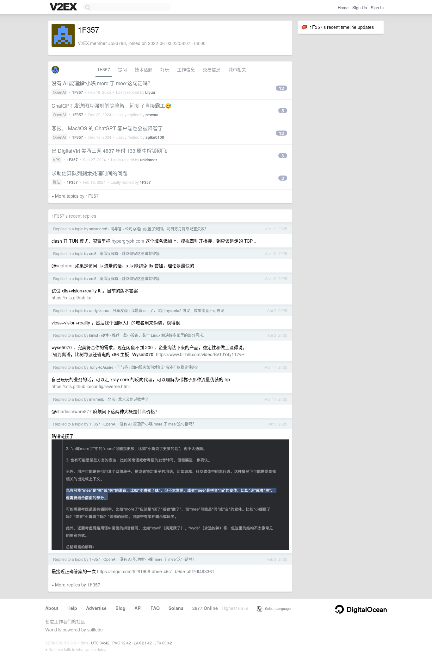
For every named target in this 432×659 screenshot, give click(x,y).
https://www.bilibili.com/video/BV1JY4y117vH (200, 354)
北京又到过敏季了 (133, 399)
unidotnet (148, 160)
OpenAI (59, 92)
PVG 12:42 (121, 642)
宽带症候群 (109, 253)
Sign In (377, 7)
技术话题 (143, 69)
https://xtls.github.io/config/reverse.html (91, 386)
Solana (176, 608)
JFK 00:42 (163, 642)
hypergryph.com (128, 241)
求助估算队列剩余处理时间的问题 (89, 173)
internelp (96, 399)
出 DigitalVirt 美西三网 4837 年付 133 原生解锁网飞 (109, 150)
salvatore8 (98, 228)
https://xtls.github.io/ (71, 297)
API (138, 608)
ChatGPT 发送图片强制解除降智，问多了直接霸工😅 (111, 105)
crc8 (92, 253)
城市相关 (237, 69)
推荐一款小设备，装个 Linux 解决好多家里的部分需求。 (159, 335)
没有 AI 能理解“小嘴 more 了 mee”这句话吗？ (102, 83)
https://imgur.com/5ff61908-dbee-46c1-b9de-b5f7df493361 (155, 571)
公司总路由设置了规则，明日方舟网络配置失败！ (166, 228)
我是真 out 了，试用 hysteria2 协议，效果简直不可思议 (177, 310)
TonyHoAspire (101, 367)
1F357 (103, 69)
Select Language (276, 608)
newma (151, 115)
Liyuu (150, 92)
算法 (56, 182)
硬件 (105, 335)
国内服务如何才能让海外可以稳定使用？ (165, 367)
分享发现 (120, 310)
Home (343, 7)
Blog (120, 608)
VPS (56, 159)
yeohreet (65, 265)
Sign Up (359, 7)
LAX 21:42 (143, 642)
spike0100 (154, 137)
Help (72, 608)
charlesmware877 (74, 411)
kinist (93, 335)
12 (281, 88)
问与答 (116, 228)
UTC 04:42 (100, 642)
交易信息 (211, 69)
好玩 (164, 69)
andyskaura (99, 310)
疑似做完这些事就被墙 (141, 253)
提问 (122, 69)
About (52, 608)
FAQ (155, 608)
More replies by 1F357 (77, 584)
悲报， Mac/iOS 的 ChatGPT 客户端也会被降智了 (107, 128)
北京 (111, 399)
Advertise (96, 608)
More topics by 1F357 (77, 196)
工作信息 (186, 69)
